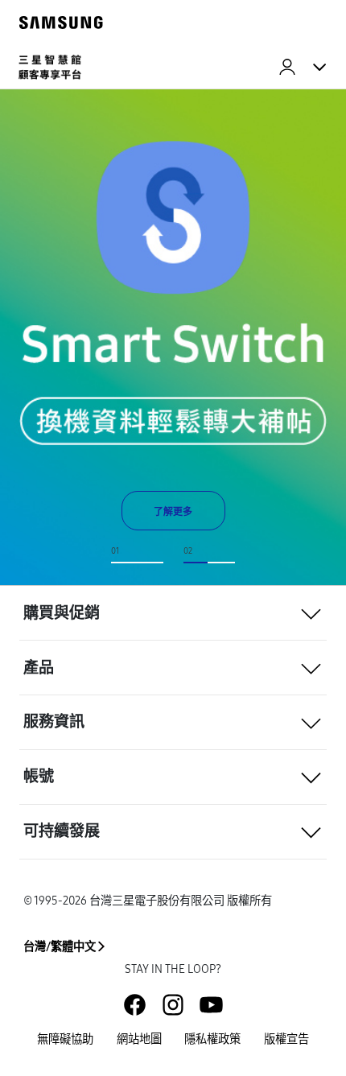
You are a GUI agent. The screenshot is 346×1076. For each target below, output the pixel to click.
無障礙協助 (65, 1039)
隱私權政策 (212, 1039)
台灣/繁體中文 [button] (59, 947)
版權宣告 (286, 1039)
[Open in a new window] (134, 1004)
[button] (173, 613)
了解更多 (173, 511)
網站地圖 (139, 1039)
